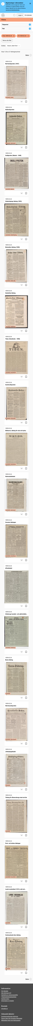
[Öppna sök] (14, 15)
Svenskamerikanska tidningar (9, 1016)
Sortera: (3, 46)
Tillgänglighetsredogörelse (8, 997)
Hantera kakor (5, 999)
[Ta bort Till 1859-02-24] (28, 36)
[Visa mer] (21, 101)
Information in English (7, 1001)
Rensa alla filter (7, 40)
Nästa (27, 55)
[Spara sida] (26, 101)
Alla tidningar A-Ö (6, 993)
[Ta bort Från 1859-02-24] (14, 36)
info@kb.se (4, 1008)
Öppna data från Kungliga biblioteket (11, 1018)
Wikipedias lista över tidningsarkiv (11, 1020)
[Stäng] (30, 3)
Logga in (20, 15)
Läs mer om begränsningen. (13, 10)
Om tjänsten (28, 15)
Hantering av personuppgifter (9, 995)
